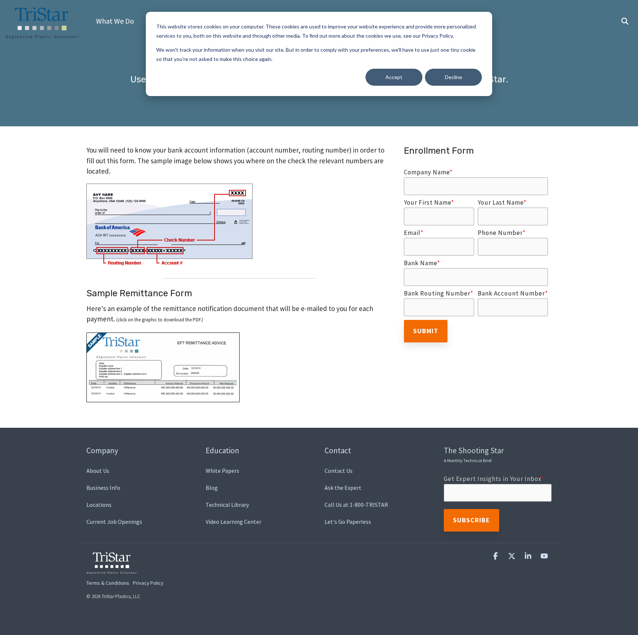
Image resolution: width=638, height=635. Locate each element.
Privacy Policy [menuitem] (148, 583)
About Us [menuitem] (97, 470)
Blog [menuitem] (212, 487)
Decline (453, 77)
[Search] (625, 21)
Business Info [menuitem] (103, 487)
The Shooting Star (474, 454)
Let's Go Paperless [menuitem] (348, 521)
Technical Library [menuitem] (227, 504)
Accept (393, 77)
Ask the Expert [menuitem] (343, 487)
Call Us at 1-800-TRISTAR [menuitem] (356, 504)
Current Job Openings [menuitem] (114, 521)
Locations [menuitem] (99, 504)
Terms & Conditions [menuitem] (107, 583)
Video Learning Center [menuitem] (233, 521)
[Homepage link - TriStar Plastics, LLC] (112, 570)
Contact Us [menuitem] (339, 470)
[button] (496, 556)
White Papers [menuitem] (222, 470)
